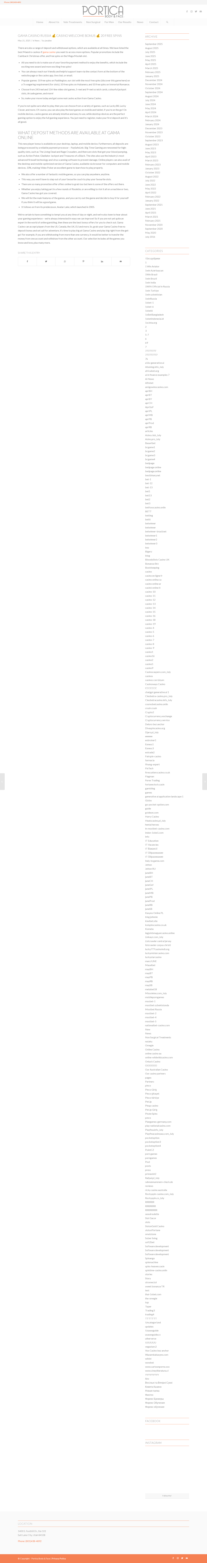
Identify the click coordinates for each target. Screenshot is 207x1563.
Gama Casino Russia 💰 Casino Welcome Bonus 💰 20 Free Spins (70, 35)
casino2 (149, 659)
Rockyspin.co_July (154, 1198)
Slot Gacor (150, 1218)
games (148, 792)
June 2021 (150, 208)
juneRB (149, 904)
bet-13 (148, 487)
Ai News (149, 378)
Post (147, 1161)
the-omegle (151, 1298)
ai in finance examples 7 (157, 374)
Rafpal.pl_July (152, 1177)
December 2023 (153, 128)
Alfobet (149, 382)
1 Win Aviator (152, 266)
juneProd (150, 900)
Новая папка (152, 1390)
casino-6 (149, 635)
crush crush (151, 708)
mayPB (149, 977)
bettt (148, 519)
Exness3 (149, 748)
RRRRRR (149, 1201)
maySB (148, 985)
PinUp (148, 1101)
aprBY (148, 398)
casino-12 (150, 599)
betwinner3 (151, 543)
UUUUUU (150, 1342)
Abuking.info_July (154, 366)
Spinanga (150, 1258)
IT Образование (154, 852)
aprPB (148, 419)
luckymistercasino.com (157, 953)
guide (148, 808)
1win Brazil (151, 278)
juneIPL (149, 888)
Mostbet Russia (153, 1009)
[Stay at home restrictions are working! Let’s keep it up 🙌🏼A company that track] (182, 1470)
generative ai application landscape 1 (164, 796)
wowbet (149, 1362)
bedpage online (153, 467)
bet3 (147, 503)
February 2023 (152, 164)
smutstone (150, 1234)
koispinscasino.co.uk (156, 924)
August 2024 (152, 96)
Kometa (149, 928)
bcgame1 (150, 447)
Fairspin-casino (153, 756)
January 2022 (152, 200)
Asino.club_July (153, 435)
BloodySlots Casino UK (157, 559)
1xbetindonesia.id (154, 318)
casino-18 (150, 619)
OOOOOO (151, 1065)
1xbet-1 (149, 302)
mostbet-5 (150, 1021)
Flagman (149, 776)
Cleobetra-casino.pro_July (158, 696)
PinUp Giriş (151, 1109)
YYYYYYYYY (152, 1374)
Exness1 (149, 744)
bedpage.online (153, 471)
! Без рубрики (152, 258)
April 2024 (150, 112)
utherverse (150, 1338)
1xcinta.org (151, 322)
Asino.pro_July (152, 439)
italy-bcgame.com (154, 860)
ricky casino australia (156, 1189)
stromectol (151, 1282)
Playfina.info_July (154, 1129)
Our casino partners (155, 1073)
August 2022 (152, 176)
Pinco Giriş (151, 1089)
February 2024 (152, 120)
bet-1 (148, 479)
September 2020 (154, 228)
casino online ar (153, 583)
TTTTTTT (151, 1318)
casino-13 (150, 603)
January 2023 (152, 168)
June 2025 (150, 56)
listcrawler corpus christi (158, 945)
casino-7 (149, 639)
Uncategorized (153, 1322)
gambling (150, 788)
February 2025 (152, 72)
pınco (148, 1117)
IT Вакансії (151, 848)
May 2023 (150, 152)
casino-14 (150, 607)
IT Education (152, 840)
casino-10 (150, 591)
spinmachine (151, 1262)
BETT (148, 511)
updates (149, 1326)
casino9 (149, 667)
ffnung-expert (152, 764)
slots (147, 1222)
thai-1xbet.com (153, 1294)
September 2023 (154, 140)
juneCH (149, 880)
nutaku (148, 1041)
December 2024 (153, 80)
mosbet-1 (150, 1001)
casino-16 (150, 615)
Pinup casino (151, 1105)
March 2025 (151, 68)
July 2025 (150, 51)
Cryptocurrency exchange (158, 716)
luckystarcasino (153, 957)
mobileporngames (154, 997)
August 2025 (152, 48)
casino (148, 571)
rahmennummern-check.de (159, 1181)
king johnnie (151, 916)
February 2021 (152, 220)
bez (147, 547)
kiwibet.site (151, 920)
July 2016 (150, 236)
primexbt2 (150, 1173)
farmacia (149, 760)
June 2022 (150, 184)
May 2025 (150, 60)
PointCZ (149, 1149)
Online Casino (152, 1049)
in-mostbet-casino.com (157, 828)
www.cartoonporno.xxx (157, 1366)
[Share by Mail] (121, 261)
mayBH (149, 969)
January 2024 (152, 124)
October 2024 (152, 88)
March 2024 (151, 116)
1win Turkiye (152, 290)
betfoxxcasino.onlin (155, 507)
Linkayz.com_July (154, 936)
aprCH (148, 402)
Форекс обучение (154, 1406)
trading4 (149, 1314)
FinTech (149, 768)
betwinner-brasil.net (155, 531)
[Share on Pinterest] (83, 261)
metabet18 (151, 989)
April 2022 (150, 192)
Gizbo (148, 800)
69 (146, 342)
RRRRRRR (150, 1206)
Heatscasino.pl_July (155, 820)
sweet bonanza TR (154, 1286)
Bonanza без (152, 563)
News (37, 40)
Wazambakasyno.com (156, 1354)
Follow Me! (167, 1496)
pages (148, 1077)
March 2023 (151, 160)
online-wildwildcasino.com (159, 1057)
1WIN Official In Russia (157, 286)
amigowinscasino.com (156, 386)
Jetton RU (150, 868)
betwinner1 (151, 535)
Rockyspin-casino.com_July (159, 1193)
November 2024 (153, 84)
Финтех (149, 1394)
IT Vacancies (152, 844)
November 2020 (153, 224)
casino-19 (150, 623)
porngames (151, 1157)
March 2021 (151, 216)
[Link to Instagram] (191, 11)
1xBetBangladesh (154, 314)
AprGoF (149, 407)
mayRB (149, 981)
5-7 (147, 334)
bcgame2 (150, 451)
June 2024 (150, 104)
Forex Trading (152, 780)
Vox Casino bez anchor (157, 1350)
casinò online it (152, 587)
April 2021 (150, 212)
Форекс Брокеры (154, 1398)
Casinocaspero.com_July (158, 671)
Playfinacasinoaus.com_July (159, 1133)
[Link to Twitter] (196, 11)
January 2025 (152, 76)
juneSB (148, 908)
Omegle (149, 1045)
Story (148, 1278)
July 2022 (150, 180)
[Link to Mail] (200, 11)
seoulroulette (152, 1214)
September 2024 (154, 92)
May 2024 (150, 108)
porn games (151, 1153)
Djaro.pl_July (152, 732)
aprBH (148, 390)
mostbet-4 (150, 1017)
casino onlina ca (153, 579)
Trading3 (150, 1310)
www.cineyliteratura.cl (157, 1370)
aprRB (148, 427)
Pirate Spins (151, 1113)
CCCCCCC (151, 688)
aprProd (149, 423)
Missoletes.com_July (156, 993)
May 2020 (150, 232)
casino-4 (149, 627)
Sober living (151, 1238)
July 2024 (150, 100)
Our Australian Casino (156, 1069)
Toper (148, 1306)
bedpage (149, 463)
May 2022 (150, 188)
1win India (150, 282)
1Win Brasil (151, 274)
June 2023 (150, 148)
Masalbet (150, 965)
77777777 (150, 350)
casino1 (149, 651)
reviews (149, 1185)
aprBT (148, 394)
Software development (157, 1246)
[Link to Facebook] (187, 11)
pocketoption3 (153, 1141)
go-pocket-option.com (157, 804)
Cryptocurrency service (157, 720)
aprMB (149, 414)
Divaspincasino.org (155, 728)
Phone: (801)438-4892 (12, 2)
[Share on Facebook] (27, 261)
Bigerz (148, 551)
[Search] (167, 22)
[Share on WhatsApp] (64, 261)
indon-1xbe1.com (154, 832)
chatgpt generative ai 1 (157, 692)
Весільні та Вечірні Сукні (158, 1382)
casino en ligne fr (153, 575)
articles (149, 431)
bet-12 (148, 483)
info (147, 836)
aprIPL (148, 410)
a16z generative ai (154, 362)
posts (148, 1165)
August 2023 (152, 144)
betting (149, 515)
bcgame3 (150, 455)
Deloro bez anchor (154, 724)
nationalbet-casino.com (157, 1025)
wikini (148, 1358)
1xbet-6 (149, 306)
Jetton (148, 864)
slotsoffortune (152, 1230)
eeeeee (148, 736)
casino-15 (150, 611)
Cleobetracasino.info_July (158, 700)
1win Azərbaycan (154, 270)
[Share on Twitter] (46, 261)
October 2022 (152, 172)
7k (146, 358)
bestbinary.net (152, 475)
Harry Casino (152, 816)
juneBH (149, 872)
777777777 (151, 354)
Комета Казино (153, 1386)
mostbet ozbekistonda (157, 1005)
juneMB (149, 892)
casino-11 (150, 595)
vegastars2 (151, 1346)
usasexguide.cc (153, 1334)
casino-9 (149, 647)
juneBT (149, 876)
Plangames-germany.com (158, 1121)
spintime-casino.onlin (156, 1270)
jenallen (48, 40)
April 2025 (150, 63)
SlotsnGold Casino (154, 1226)
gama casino (49, 51)
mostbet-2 (150, 1013)
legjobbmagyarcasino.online (160, 933)
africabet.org (152, 370)
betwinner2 (151, 539)
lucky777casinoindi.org (157, 949)
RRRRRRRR (151, 1210)
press (148, 1169)
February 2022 (152, 196)
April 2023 (150, 156)
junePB (149, 896)
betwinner (150, 523)
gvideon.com (152, 812)
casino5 (149, 664)
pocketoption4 (153, 1145)
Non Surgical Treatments (158, 1037)
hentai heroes (152, 824)
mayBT (149, 973)
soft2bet (149, 1242)
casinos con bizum (154, 679)
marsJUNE (151, 961)
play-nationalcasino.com (157, 1125)
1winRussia (151, 298)
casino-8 (149, 643)
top (147, 1302)
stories (148, 1274)
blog (147, 555)
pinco (148, 1085)
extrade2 (150, 752)
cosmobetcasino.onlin (156, 704)
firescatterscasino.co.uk (157, 772)
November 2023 (153, 132)
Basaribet (150, 443)
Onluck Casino (152, 1061)
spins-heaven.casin (154, 1266)
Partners (149, 1081)
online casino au (153, 1053)
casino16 (150, 655)
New (147, 1029)
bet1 (147, 491)
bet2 (147, 499)
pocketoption (152, 1137)
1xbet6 (149, 310)
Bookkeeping (152, 567)
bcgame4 (150, 459)
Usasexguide (152, 1330)
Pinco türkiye (152, 1097)
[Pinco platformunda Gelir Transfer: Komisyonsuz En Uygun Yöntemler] (2, 781)
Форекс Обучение (155, 1402)
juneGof (149, 884)
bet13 (148, 495)
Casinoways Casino (155, 684)
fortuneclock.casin (154, 784)
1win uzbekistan (153, 294)
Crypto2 (149, 712)
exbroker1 (150, 740)
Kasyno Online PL (154, 912)
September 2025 (154, 43)
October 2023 (152, 136)
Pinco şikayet (152, 1093)
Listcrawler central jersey (158, 941)
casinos (149, 676)
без (147, 1378)
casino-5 (149, 631)
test (147, 1290)
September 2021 (154, 204)
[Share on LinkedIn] (102, 261)
